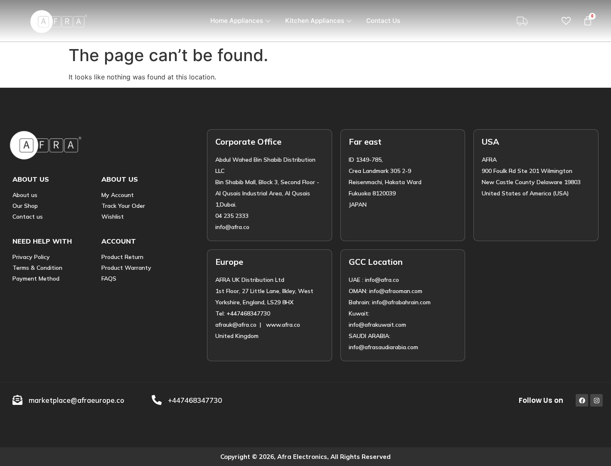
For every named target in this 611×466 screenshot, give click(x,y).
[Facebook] (582, 400)
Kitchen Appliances (314, 21)
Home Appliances (236, 21)
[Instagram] (596, 400)
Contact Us (383, 21)
